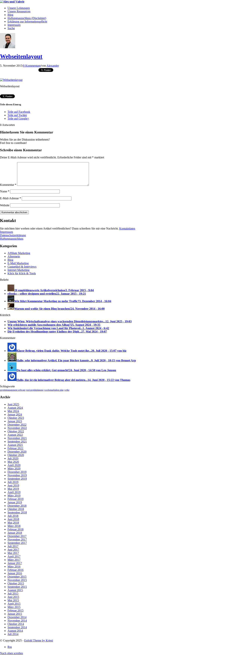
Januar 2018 (15, 532)
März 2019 (14, 495)
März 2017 (14, 559)
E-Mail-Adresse (10, 198)
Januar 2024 (15, 414)
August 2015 (15, 590)
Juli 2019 (13, 482)
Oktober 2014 (16, 624)
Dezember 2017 (17, 536)
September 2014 (17, 627)
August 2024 (15, 407)
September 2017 (17, 542)
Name (4, 191)
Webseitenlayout (21, 56)
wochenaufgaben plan (54, 390)
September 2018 (17, 512)
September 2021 (17, 441)
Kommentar (8, 184)
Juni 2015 (13, 597)
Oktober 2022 (16, 431)
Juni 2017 (13, 549)
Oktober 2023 (16, 417)
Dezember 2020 (17, 451)
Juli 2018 (13, 515)
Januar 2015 (15, 613)
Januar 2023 (15, 421)
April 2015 (14, 603)
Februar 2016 (15, 569)
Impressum (6, 231)
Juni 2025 (13, 404)
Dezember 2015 (17, 576)
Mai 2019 (13, 488)
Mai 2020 (13, 461)
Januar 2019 (15, 502)
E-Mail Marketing (18, 263)
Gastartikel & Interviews (22, 266)
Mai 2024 (13, 411)
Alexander (52, 65)
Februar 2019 (15, 499)
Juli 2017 (13, 546)
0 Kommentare (32, 65)
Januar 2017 (15, 563)
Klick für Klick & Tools (22, 273)
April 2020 (14, 465)
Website (4, 205)
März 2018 (14, 526)
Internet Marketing (18, 270)
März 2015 (14, 607)
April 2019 (14, 492)
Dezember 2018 (17, 505)
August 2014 (15, 630)
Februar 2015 (15, 610)
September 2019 (17, 478)
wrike (66, 390)
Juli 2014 (13, 634)
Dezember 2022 (17, 424)
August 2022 (15, 434)
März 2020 (14, 468)
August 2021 (15, 444)
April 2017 (14, 556)
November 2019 (17, 475)
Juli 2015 (13, 593)
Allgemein (14, 256)
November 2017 (17, 539)
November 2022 (17, 428)
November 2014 (17, 620)
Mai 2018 (13, 522)
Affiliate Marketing (19, 253)
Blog (10, 259)
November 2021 (17, 438)
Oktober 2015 (16, 583)
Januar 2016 (15, 573)
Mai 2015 (13, 600)
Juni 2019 (13, 485)
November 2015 (17, 580)
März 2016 (14, 566)
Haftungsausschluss (11, 238)
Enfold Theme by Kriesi (38, 640)
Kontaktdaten (127, 228)
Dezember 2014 (17, 617)
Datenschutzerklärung (13, 235)
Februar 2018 (15, 529)
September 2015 (17, 586)
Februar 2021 (15, 448)
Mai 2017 (13, 553)
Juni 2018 (13, 519)
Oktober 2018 (16, 509)
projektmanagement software (13, 390)
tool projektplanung (35, 390)
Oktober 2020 (16, 455)
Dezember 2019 (17, 472)
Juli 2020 (13, 458)
